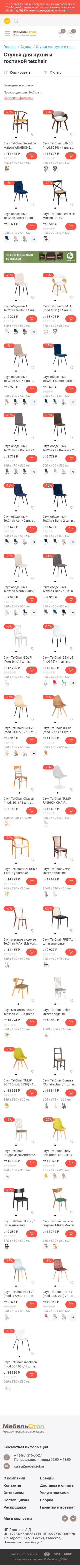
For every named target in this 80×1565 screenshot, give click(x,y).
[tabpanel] (20, 122)
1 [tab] (16, 137)
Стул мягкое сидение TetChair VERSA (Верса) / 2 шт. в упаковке (20, 1012)
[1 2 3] (20, 990)
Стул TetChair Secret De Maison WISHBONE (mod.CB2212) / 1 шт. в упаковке (20, 145)
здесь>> (70, 10)
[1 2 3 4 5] (59, 849)
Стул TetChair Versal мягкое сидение (57, 871)
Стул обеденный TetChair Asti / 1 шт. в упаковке (19, 379)
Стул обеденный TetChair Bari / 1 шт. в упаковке (58, 589)
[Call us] (7, 21)
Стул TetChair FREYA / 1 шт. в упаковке (59, 941)
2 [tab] (18, 137)
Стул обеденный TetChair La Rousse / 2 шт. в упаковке (58, 448)
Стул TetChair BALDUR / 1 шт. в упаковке (20, 871)
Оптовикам (14, 1492)
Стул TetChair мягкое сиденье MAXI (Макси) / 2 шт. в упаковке (59, 1223)
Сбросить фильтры (18, 97)
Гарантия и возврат (57, 1507)
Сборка (46, 1499)
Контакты (12, 1485)
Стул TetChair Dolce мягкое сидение (56, 1012)
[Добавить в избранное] (33, 134)
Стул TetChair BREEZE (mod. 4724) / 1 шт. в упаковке (19, 1294)
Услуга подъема (54, 1492)
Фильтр (55, 72)
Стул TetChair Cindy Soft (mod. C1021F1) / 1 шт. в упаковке (59, 1153)
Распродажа (15, 1507)
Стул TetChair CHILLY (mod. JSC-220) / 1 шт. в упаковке (58, 1294)
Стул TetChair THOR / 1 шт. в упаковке (20, 1223)
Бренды (47, 1478)
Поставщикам (16, 1499)
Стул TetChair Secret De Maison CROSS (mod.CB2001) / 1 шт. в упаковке (59, 216)
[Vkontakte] (65, 1518)
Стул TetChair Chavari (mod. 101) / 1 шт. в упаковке (19, 801)
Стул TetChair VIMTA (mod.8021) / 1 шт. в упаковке (57, 308)
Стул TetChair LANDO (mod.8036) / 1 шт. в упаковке (58, 145)
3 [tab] (20, 137)
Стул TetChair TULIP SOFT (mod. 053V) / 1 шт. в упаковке (19, 1082)
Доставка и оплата (57, 1485)
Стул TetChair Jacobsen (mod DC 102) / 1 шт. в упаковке (20, 1364)
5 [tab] (25, 137)
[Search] (16, 21)
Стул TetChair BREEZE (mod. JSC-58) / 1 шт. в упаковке (20, 730)
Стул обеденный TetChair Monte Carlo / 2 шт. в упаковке (59, 379)
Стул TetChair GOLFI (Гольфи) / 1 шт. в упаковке (18, 659)
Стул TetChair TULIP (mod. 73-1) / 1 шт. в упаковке (57, 730)
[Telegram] (73, 1518)
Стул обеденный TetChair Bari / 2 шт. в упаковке (58, 519)
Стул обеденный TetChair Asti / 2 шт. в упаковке (19, 519)
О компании (14, 1478)
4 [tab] (22, 137)
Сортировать (20, 72)
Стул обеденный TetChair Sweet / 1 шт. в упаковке (20, 216)
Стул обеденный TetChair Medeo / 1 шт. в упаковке (19, 308)
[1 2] (20, 778)
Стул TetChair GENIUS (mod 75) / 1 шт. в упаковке (58, 659)
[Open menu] (7, 33)
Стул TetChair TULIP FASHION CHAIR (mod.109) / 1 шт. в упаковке (57, 801)
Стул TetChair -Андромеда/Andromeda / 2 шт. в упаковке (20, 1153)
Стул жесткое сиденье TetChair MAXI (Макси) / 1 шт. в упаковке (20, 941)
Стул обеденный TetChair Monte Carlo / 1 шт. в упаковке (20, 589)
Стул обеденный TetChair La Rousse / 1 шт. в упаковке (19, 448)
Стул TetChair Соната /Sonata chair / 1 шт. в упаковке (58, 1082)
